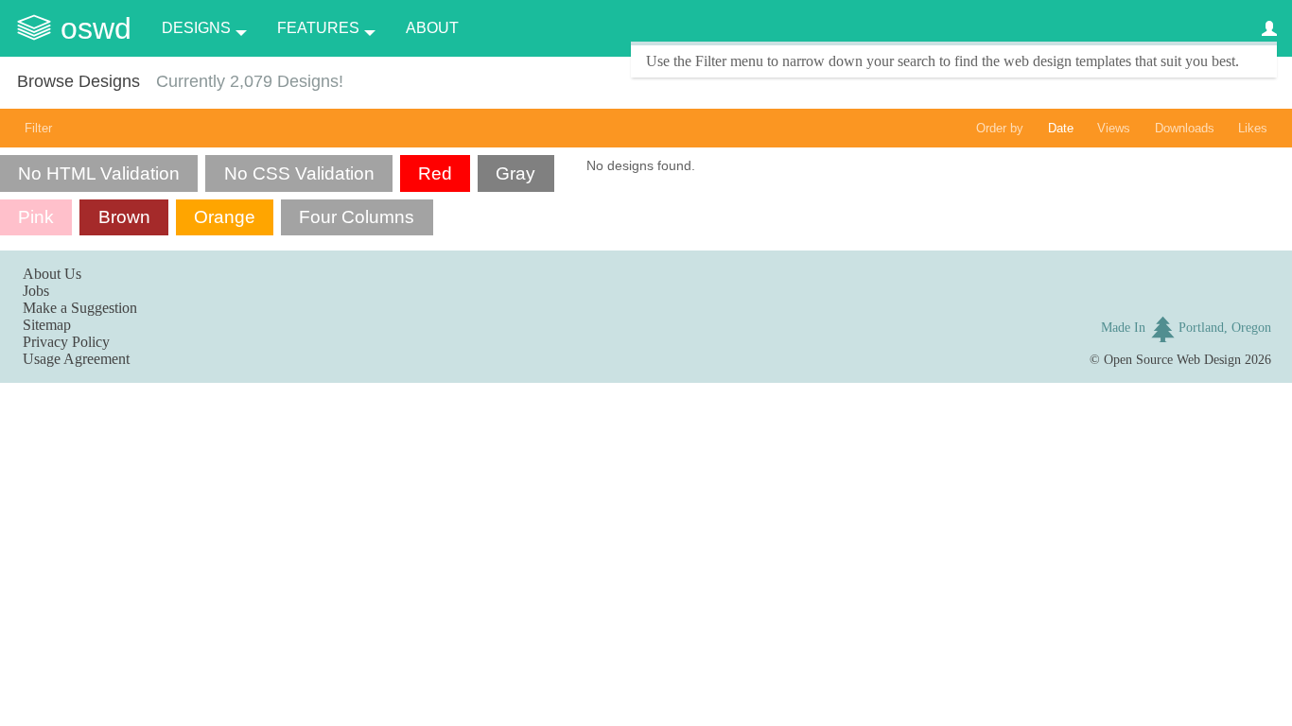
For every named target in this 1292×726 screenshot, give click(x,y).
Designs (196, 28)
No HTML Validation (99, 173)
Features (318, 28)
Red (435, 173)
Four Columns (356, 217)
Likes (1252, 128)
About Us (52, 274)
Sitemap (47, 325)
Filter (38, 128)
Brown (124, 217)
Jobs (36, 291)
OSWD (96, 28)
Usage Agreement (76, 359)
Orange (224, 217)
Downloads (1184, 128)
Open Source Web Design (1172, 359)
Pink (36, 217)
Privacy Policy (66, 342)
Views (1113, 128)
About (432, 28)
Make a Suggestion (80, 308)
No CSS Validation (299, 173)
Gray (515, 173)
